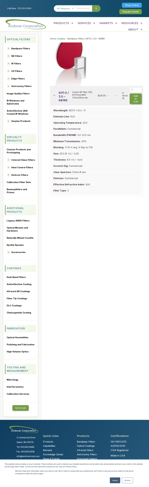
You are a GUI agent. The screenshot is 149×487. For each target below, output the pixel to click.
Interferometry (15, 386)
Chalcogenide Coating (19, 312)
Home (53, 38)
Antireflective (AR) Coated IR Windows (17, 112)
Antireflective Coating (19, 284)
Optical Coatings (86, 445)
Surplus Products (21, 121)
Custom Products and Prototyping (19, 151)
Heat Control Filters (22, 167)
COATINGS (14, 268)
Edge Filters (18, 78)
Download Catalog (87, 458)
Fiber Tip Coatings (17, 298)
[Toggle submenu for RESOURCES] (141, 23)
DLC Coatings (14, 305)
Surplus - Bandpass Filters (71, 38)
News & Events (51, 458)
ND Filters (16, 56)
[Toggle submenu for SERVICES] (94, 23)
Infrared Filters (85, 450)
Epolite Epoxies (15, 245)
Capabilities (49, 445)
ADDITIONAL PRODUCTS (15, 210)
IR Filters (16, 63)
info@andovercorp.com (28, 456)
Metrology (12, 379)
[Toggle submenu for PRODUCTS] (72, 23)
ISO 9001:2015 (118, 441)
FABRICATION (16, 328)
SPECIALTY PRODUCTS (14, 139)
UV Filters (16, 71)
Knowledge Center (53, 454)
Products (48, 441)
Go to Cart (20, 408)
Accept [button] (115, 480)
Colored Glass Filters (23, 160)
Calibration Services (18, 394)
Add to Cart (136, 99)
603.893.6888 (24, 8)
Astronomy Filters (21, 86)
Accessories (18, 252)
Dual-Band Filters (16, 277)
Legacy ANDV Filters (18, 220)
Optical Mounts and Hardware (17, 229)
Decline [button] (127, 480)
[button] (132, 5)
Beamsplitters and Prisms (17, 191)
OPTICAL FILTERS (18, 39)
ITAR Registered (119, 450)
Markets (47, 450)
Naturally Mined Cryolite (20, 237)
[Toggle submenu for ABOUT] (141, 30)
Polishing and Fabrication (20, 344)
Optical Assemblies (17, 337)
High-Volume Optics (18, 351)
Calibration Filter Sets (19, 182)
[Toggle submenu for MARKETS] (116, 23)
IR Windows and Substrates (15, 102)
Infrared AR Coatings (18, 291)
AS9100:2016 (118, 445)
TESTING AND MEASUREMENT (18, 369)
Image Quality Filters (18, 93)
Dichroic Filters (19, 175)
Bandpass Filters (20, 48)
